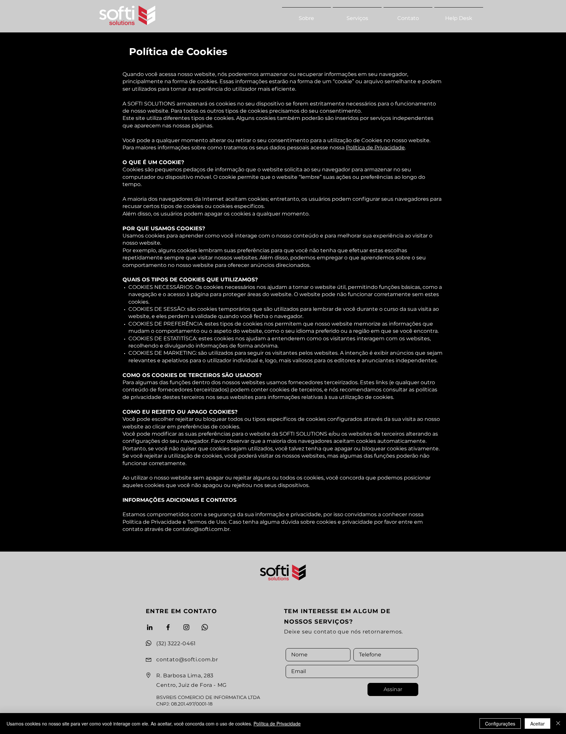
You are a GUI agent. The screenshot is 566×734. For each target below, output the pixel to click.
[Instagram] (186, 627)
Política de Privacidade (375, 147)
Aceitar (537, 723)
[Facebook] (168, 627)
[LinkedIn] (150, 627)
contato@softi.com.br (201, 529)
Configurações (500, 723)
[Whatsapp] (205, 627)
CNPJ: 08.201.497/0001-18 (184, 704)
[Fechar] (558, 723)
